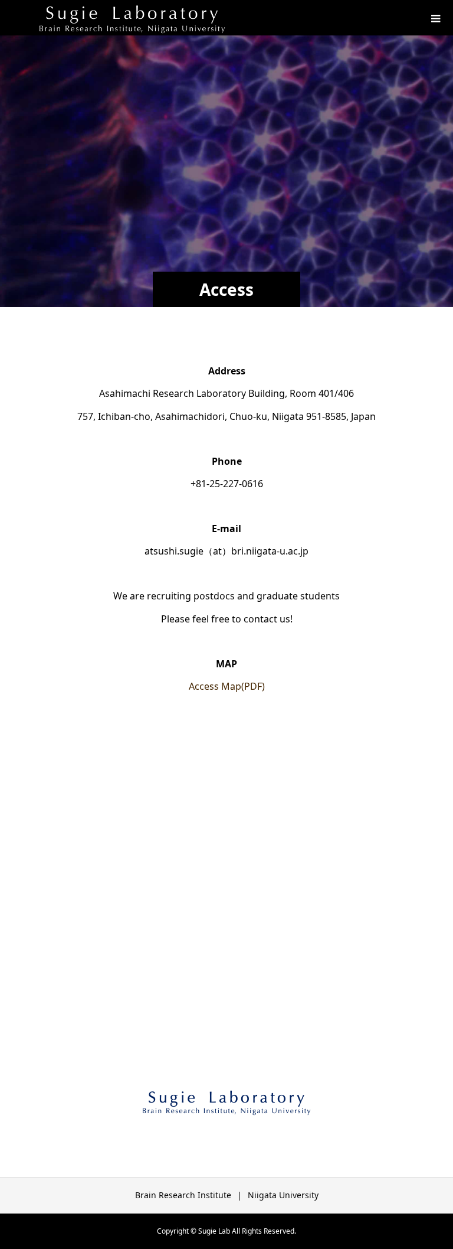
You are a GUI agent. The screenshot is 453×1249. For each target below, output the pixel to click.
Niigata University (283, 1195)
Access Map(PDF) (227, 686)
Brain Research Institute (183, 1195)
